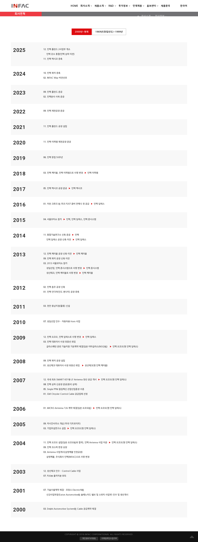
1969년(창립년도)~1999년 (109, 32)
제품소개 (100, 6)
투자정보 (124, 6)
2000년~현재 (81, 32)
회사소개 (85, 6)
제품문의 (165, 6)
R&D (112, 6)
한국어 (183, 6)
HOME (74, 6)
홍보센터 (152, 6)
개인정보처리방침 (89, 538)
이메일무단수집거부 (109, 538)
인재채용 (138, 6)
